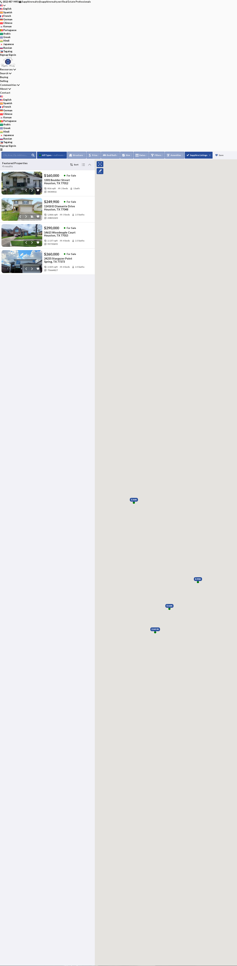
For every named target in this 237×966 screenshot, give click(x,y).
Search (4, 73)
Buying (4, 77)
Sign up (4, 54)
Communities (8, 84)
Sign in (12, 54)
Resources (6, 69)
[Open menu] (1, 149)
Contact (5, 92)
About (4, 88)
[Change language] (3, 5)
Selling (4, 81)
